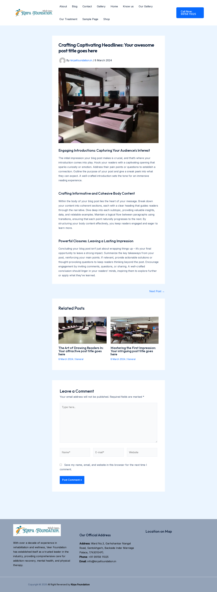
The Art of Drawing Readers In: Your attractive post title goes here (80, 351)
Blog (74, 6)
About (63, 6)
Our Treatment (68, 19)
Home (114, 6)
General (79, 359)
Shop (106, 19)
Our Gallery (146, 6)
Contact (87, 6)
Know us (128, 6)
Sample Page (90, 19)
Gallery (101, 6)
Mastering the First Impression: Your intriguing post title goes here (133, 351)
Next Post (157, 291)
